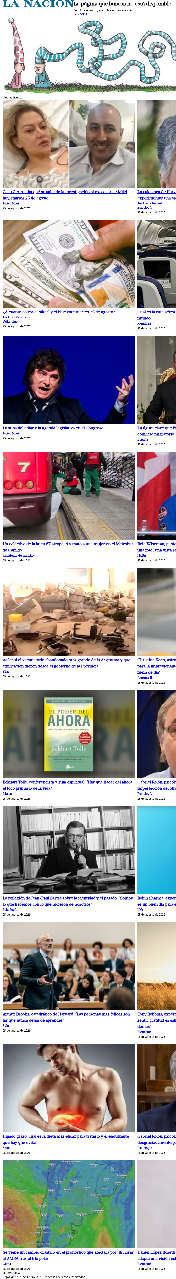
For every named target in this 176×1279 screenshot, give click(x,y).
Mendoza (144, 323)
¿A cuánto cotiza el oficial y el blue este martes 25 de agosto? (59, 312)
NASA (142, 555)
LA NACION (81, 14)
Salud (7, 1026)
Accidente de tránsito (18, 555)
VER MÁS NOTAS (12, 1273)
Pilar (6, 671)
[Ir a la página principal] (38, 6)
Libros (7, 794)
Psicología (145, 207)
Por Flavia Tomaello (151, 203)
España (143, 439)
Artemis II (145, 678)
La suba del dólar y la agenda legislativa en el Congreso (53, 428)
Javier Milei (11, 203)
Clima (7, 1264)
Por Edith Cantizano (16, 317)
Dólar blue (10, 321)
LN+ (140, 910)
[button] (69, 144)
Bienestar (144, 1032)
